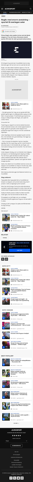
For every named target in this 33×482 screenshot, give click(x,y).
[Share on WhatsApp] (6, 259)
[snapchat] (18, 478)
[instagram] (22, 478)
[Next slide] (31, 12)
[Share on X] (2, 259)
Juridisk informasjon (16, 464)
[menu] (30, 9)
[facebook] (11, 478)
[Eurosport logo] (10, 8)
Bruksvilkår (16, 460)
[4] (18, 435)
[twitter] (14, 478)
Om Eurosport (16, 454)
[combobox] (16, 441)
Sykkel (3, 16)
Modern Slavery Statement (16, 467)
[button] (2, 8)
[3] (16, 435)
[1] (13, 435)
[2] (15, 435)
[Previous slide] (1, 12)
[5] (20, 435)
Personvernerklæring (16, 462)
